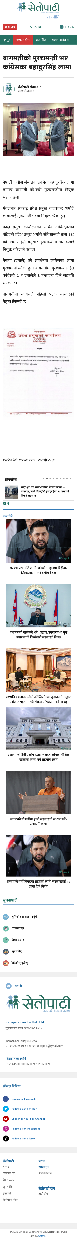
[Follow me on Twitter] (14, 91)
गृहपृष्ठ (6, 1166)
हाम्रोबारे (7, 1193)
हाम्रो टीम (43, 1194)
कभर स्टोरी (23, 40)
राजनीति (41, 40)
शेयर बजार (8, 1180)
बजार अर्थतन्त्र (60, 40)
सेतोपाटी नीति (10, 1200)
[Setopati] (38, 1003)
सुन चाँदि (7, 1187)
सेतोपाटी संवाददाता (30, 87)
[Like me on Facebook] (10, 94)
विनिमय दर (9, 1173)
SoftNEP (42, 1236)
